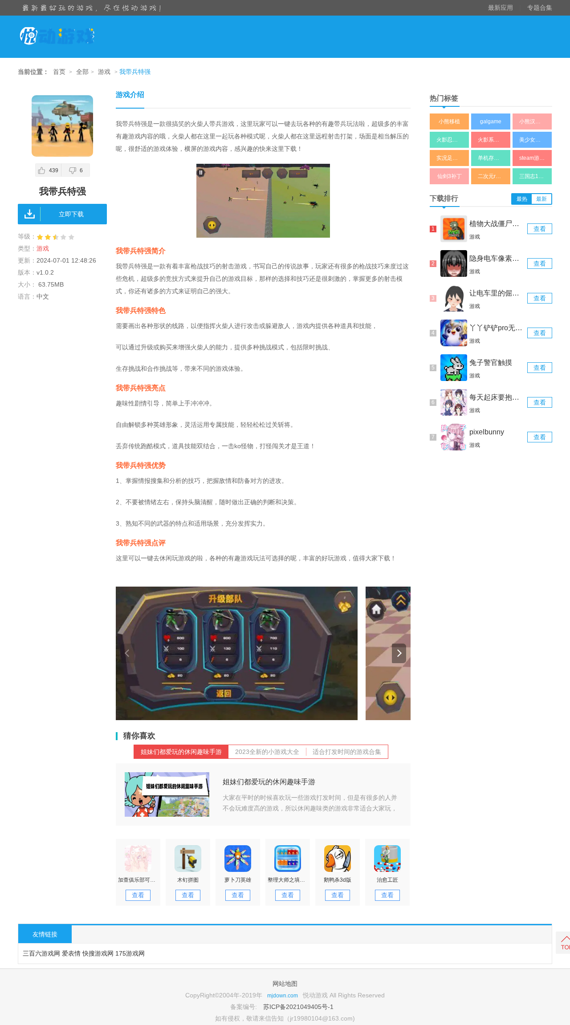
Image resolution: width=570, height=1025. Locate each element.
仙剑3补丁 (449, 176)
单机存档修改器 (494, 158)
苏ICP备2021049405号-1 (298, 1006)
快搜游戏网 (98, 953)
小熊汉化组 (532, 121)
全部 (82, 72)
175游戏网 (130, 953)
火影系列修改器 (494, 140)
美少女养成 (532, 140)
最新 (541, 199)
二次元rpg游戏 (494, 176)
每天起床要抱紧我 (497, 397)
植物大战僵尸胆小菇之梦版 (497, 223)
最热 (522, 199)
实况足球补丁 (452, 158)
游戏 (104, 72)
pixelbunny (486, 432)
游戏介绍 (130, 94)
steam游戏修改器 (535, 158)
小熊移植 (449, 121)
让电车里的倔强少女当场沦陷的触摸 (497, 293)
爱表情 (71, 953)
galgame (490, 121)
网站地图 (285, 983)
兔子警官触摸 (490, 362)
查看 (138, 895)
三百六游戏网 (41, 953)
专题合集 (539, 7)
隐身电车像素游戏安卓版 (497, 258)
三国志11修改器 (535, 176)
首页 (59, 72)
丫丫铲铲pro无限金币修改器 (497, 328)
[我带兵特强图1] (237, 653)
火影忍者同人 (452, 140)
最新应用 (500, 7)
